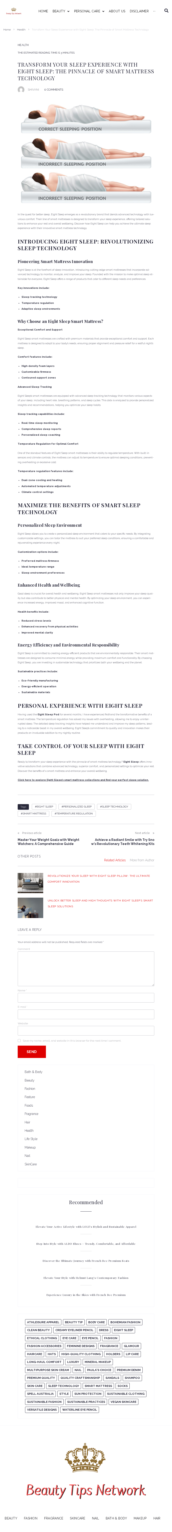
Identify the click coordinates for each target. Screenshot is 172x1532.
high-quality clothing (81, 1354)
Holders (113, 1354)
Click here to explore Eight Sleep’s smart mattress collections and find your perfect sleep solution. (83, 780)
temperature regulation (74, 813)
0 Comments (53, 89)
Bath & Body (34, 1072)
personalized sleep (77, 806)
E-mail (22, 1006)
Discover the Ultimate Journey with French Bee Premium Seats (86, 1260)
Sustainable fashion (44, 1402)
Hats (52, 1354)
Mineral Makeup (98, 1362)
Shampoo (132, 1378)
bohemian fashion (125, 1322)
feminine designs (81, 1346)
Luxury (73, 1362)
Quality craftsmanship (80, 1378)
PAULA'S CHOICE (99, 1370)
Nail (27, 1156)
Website (23, 1023)
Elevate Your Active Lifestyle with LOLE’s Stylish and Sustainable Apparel (86, 1226)
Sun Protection (87, 1393)
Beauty (29, 1080)
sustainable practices (86, 1402)
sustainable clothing (125, 1393)
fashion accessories (44, 1346)
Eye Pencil (90, 1338)
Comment (24, 949)
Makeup (30, 1147)
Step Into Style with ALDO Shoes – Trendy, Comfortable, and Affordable (86, 1243)
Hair (27, 1122)
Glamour (131, 1346)
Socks (123, 1386)
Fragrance (31, 1114)
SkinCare (31, 1164)
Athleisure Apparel (43, 1322)
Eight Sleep (45, 806)
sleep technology (115, 806)
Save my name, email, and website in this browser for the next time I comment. (72, 1040)
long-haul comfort (44, 1362)
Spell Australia (40, 1393)
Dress (103, 1330)
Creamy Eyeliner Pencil (74, 1330)
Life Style (31, 1139)
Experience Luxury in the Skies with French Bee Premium (86, 1295)
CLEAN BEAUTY (38, 1330)
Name (22, 990)
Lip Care (132, 1354)
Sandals (112, 1378)
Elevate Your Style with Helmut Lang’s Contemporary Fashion (86, 1278)
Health (21, 29)
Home (7, 29)
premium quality (41, 1378)
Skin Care (35, 1386)
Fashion (30, 1088)
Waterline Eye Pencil (79, 1409)
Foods (29, 1105)
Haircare (34, 1354)
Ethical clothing (42, 1338)
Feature (30, 1097)
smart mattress (34, 813)
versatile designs (42, 1409)
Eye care (69, 1338)
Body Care (96, 1322)
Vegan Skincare (123, 1402)
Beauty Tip (74, 1322)
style (64, 1393)
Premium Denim (129, 1370)
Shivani (33, 89)
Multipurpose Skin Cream (48, 1370)
